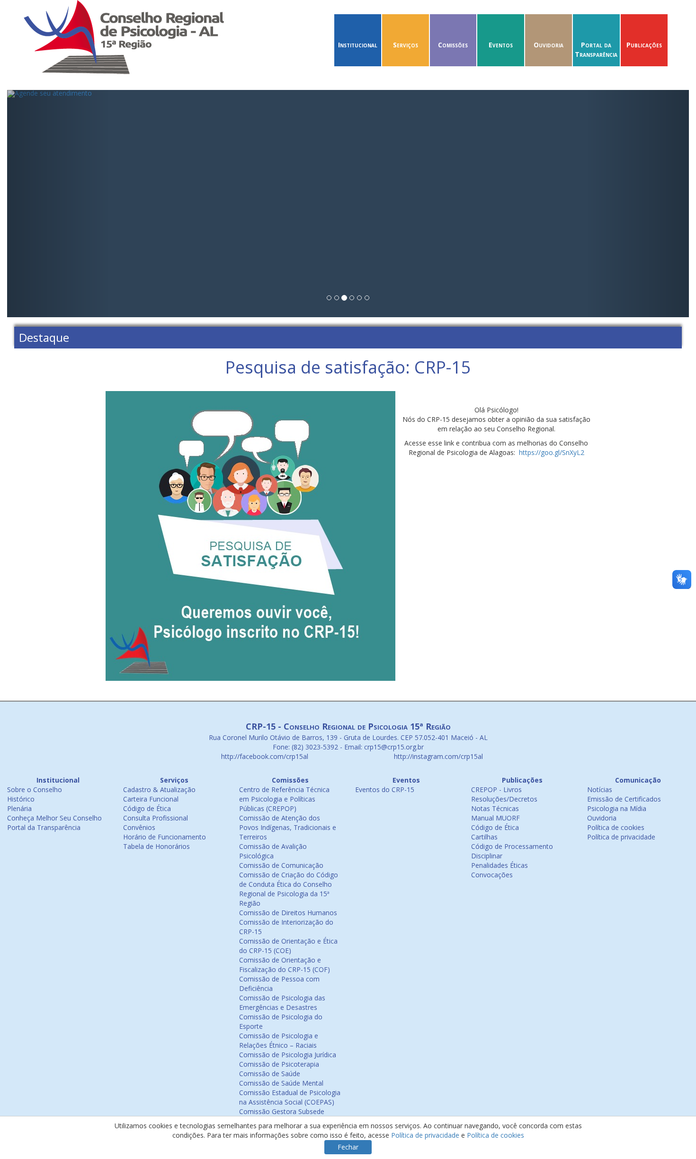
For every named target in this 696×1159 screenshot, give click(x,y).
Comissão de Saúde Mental (281, 1083)
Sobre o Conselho (34, 789)
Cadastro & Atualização (159, 789)
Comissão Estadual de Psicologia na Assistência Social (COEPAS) (289, 1097)
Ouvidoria (548, 44)
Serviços (405, 44)
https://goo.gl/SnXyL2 (551, 452)
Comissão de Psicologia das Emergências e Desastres (282, 1002)
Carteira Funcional (150, 798)
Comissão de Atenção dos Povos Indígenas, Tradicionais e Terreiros (287, 827)
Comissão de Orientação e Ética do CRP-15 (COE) (288, 945)
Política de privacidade (621, 836)
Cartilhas (484, 836)
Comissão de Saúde (269, 1073)
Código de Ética (147, 808)
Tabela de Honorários (156, 846)
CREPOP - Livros (496, 789)
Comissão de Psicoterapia (279, 1064)
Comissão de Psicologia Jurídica (287, 1054)
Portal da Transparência (596, 49)
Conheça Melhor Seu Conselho (54, 817)
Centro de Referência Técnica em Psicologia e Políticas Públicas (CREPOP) (284, 799)
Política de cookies (615, 827)
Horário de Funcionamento (164, 836)
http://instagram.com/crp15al (437, 756)
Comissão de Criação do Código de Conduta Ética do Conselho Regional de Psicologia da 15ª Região (288, 889)
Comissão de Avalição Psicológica (273, 851)
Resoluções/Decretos (504, 798)
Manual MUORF (495, 817)
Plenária (19, 808)
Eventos (501, 44)
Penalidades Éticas (499, 865)
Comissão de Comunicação (281, 865)
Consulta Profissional (155, 817)
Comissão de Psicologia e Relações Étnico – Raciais (278, 1040)
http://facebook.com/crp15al (263, 756)
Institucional (357, 44)
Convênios (139, 827)
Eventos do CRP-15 (384, 789)
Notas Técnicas (495, 808)
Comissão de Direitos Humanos (288, 912)
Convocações (492, 874)
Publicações (644, 44)
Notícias (599, 789)
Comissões (453, 44)
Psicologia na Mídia (616, 808)
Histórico (21, 798)
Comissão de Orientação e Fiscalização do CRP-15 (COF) (284, 964)
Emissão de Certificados (624, 798)
